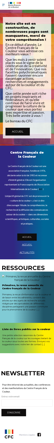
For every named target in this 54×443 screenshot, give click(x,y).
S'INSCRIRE (13, 412)
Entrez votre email (10, 396)
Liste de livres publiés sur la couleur (26, 329)
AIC (41, 189)
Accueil (17, 131)
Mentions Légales (27, 435)
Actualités (27, 252)
